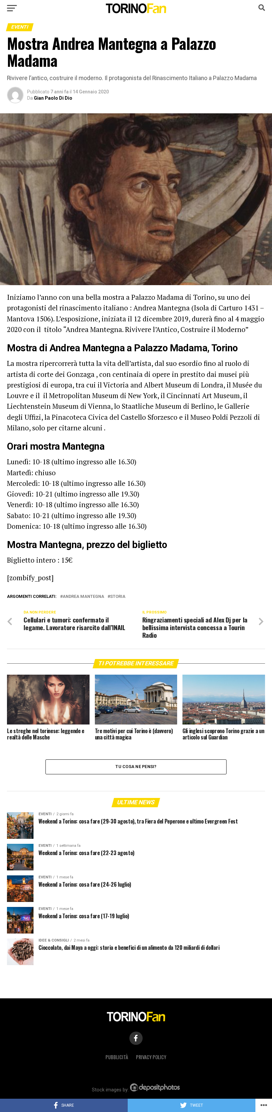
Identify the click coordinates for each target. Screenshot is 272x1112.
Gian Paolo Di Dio (53, 98)
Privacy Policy (151, 1057)
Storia (117, 597)
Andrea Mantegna (83, 597)
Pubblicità (116, 1057)
